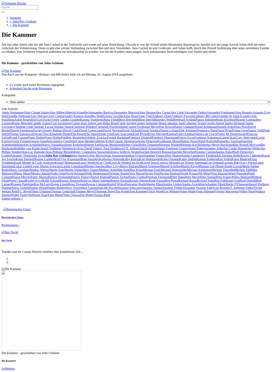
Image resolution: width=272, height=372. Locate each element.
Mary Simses (91, 170)
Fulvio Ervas (186, 137)
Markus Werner (39, 170)
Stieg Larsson (89, 187)
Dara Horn (241, 127)
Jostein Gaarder (191, 155)
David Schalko (150, 130)
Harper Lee (92, 144)
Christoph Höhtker (84, 127)
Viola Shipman (205, 191)
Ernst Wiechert (157, 134)
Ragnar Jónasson (70, 180)
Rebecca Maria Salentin (96, 180)
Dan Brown (166, 127)
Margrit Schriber (170, 166)
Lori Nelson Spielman (192, 162)
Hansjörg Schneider (29, 144)
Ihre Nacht (7, 240)
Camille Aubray (41, 123)
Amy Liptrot (56, 116)
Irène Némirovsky (66, 148)
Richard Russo (187, 180)
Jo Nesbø (133, 152)
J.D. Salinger (132, 148)
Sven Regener (221, 187)
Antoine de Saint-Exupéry (234, 116)
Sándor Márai (154, 184)
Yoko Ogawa (71, 195)
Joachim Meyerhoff (184, 152)
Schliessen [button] (8, 368)
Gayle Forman (21, 141)
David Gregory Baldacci (48, 130)
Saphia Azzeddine (193, 184)
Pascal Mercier (21, 177)
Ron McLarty (42, 184)
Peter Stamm (208, 177)
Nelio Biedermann (96, 173)
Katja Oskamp (170, 159)
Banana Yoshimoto (92, 119)
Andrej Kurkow (74, 116)
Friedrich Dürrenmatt (165, 137)
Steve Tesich (73, 187)
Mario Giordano (19, 170)
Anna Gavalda (114, 116)
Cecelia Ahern (214, 123)
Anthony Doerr (162, 116)
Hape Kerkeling (75, 144)
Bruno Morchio (21, 123)
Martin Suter (57, 170)
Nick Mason (136, 173)
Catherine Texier (194, 123)
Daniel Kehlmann (206, 127)
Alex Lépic (177, 112)
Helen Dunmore (149, 144)
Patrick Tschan (119, 177)
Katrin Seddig (188, 159)
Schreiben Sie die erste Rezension (31, 88)
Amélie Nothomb (19, 116)
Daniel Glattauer (184, 127)
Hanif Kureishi (207, 141)
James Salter (216, 148)
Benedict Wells (163, 119)
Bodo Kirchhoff (226, 119)
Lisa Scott (136, 162)
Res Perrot (171, 180)
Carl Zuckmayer (61, 123)
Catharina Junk (174, 123)
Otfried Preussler (237, 173)
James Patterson (198, 148)
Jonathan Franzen (155, 155)
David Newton (112, 130)
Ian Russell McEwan (248, 144)
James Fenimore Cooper (173, 148)
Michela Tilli (243, 170)
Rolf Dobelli (248, 180)
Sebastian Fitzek (215, 184)
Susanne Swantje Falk (198, 187)
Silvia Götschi (20, 187)
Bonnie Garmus (246, 119)
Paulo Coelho (137, 177)
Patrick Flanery (80, 177)
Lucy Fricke (248, 162)
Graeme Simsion (123, 141)
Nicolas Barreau (169, 173)
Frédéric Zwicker (96, 137)
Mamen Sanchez (95, 166)
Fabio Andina (185, 134)
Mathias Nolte (108, 170)
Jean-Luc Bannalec (34, 152)
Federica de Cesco (205, 134)
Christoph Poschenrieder (111, 127)
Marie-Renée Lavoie (229, 166)
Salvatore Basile (136, 184)
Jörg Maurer (173, 155)
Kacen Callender (251, 155)
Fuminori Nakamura (207, 137)
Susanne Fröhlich (174, 187)
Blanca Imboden (205, 119)
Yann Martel (55, 195)
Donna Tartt (255, 130)
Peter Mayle (192, 177)
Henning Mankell (170, 144)
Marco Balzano (129, 166)
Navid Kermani (75, 173)
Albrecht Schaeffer (76, 112)
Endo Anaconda (123, 134)
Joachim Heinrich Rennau (155, 152)
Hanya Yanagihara (53, 144)
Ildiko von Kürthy (29, 148)
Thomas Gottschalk (63, 191)
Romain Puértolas (22, 184)
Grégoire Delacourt (146, 141)
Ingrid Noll (48, 148)
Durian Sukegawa (21, 134)
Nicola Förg (151, 173)
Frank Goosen (19, 137)
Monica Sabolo (40, 173)
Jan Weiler (253, 148)
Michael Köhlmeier (199, 170)
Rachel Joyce (33, 180)
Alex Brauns (147, 112)
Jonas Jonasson (113, 155)
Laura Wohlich (88, 162)
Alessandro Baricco (100, 112)
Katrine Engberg (207, 159)
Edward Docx (41, 134)
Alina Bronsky (243, 112)
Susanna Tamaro (152, 187)
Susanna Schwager (130, 187)
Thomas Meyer (85, 191)
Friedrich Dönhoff (140, 137)
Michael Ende (152, 170)
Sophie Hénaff (38, 187)
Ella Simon (92, 134)
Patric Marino (39, 177)
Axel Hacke (43, 119)
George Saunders (41, 141)
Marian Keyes (190, 166)
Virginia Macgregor (226, 191)
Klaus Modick (240, 159)
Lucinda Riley (232, 162)
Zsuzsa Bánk (102, 195)
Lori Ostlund (214, 162)
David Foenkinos (22, 130)
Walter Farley (19, 195)
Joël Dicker (241, 152)
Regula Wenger (139, 180)
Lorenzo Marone (168, 162)
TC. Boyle (24, 191)
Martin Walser (74, 170)
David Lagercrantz (91, 130)
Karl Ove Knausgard (68, 159)
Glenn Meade (84, 141)
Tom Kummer (138, 191)
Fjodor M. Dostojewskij (232, 134)
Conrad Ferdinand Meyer (143, 127)
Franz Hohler (53, 137)
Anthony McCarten (206, 116)
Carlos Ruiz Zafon (83, 123)
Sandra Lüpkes (172, 184)
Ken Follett (224, 159)
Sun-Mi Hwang (108, 187)
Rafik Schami (50, 180)
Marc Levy (113, 166)
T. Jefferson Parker (242, 187)
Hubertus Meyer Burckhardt (217, 144)
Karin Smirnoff (25, 159)
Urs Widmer (171, 191)
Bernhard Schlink (184, 119)
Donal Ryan (224, 130)
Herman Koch (190, 144)
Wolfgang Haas (38, 195)
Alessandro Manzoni (126, 112)
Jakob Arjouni (149, 148)
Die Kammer (19, 25)
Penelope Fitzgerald (158, 177)
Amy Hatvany (39, 116)
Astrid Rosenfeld (25, 119)
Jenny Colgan (82, 152)
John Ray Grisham (23, 21)
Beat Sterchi (146, 119)
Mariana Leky (207, 166)
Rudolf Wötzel (116, 184)
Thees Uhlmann (41, 191)
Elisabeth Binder (60, 134)
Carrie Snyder (126, 123)
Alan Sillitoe (57, 112)
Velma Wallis (187, 191)
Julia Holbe (234, 155)
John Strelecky (80, 155)
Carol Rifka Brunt (106, 123)
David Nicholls (131, 130)
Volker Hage (247, 191)
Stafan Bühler (56, 187)
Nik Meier (204, 173)
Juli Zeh (221, 155)
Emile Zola (106, 134)
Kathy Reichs (130, 159)
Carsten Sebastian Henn (150, 123)
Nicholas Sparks (118, 173)
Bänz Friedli (111, 119)
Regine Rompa (120, 180)
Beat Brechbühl (129, 119)
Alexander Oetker (195, 112)
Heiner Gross (130, 144)
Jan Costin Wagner (235, 148)
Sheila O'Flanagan (237, 184)
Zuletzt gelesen (12, 198)
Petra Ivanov (224, 177)
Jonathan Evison (133, 155)
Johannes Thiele (21, 155)
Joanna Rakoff (225, 152)
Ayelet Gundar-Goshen (65, 119)
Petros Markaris (241, 177)
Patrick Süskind (100, 177)
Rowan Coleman (96, 184)
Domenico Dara (207, 130)
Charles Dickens (233, 123)
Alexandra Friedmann (220, 112)
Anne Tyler (145, 116)
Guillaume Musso (169, 141)
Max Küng (136, 170)
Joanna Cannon (206, 152)
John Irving (38, 155)
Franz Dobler (36, 137)
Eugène (171, 134)
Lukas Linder (22, 166)
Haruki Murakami (111, 144)
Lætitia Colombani (73, 166)
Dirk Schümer (188, 130)
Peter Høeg (178, 177)
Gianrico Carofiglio (64, 141)
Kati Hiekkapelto (150, 159)
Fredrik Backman (118, 137)
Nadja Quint (58, 173)
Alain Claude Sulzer (36, 112)
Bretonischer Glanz (12, 217)
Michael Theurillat (223, 170)
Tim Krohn (122, 191)
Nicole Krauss (189, 173)
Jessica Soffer (118, 152)
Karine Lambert (45, 159)
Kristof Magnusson (67, 162)
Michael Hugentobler (174, 170)
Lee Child (104, 162)
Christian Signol (62, 127)
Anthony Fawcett (183, 116)
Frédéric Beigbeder (73, 137)
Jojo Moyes (97, 155)
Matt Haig (123, 170)
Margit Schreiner (149, 166)
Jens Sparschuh (100, 152)
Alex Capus (162, 112)
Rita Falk (220, 180)
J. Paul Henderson (112, 148)
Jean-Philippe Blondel (59, 152)
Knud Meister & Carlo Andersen (34, 162)
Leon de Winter (120, 162)
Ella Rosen (78, 134)
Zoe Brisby (87, 195)
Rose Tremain (77, 184)
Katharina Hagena (110, 159)
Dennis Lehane (169, 130)
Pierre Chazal (17, 180)
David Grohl (72, 130)
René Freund (157, 180)
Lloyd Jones (150, 162)
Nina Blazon (219, 173)
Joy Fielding (208, 155)
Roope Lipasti (59, 184)
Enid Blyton (140, 134)
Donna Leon (240, 130)
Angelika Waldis (94, 116)
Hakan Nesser (189, 141)
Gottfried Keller (103, 141)
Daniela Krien (226, 127)
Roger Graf (233, 180)
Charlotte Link (23, 127)
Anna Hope (130, 116)
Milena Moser (22, 173)
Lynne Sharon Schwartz (46, 166)
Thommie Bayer (105, 191)
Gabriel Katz (228, 137)
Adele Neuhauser (12, 112)
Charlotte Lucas (42, 127)
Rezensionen (11, 225)
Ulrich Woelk (155, 191)
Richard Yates (205, 180)
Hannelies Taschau (229, 141)
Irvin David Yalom (89, 148)
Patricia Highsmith (59, 177)
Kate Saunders (90, 159)
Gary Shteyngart (246, 137)
